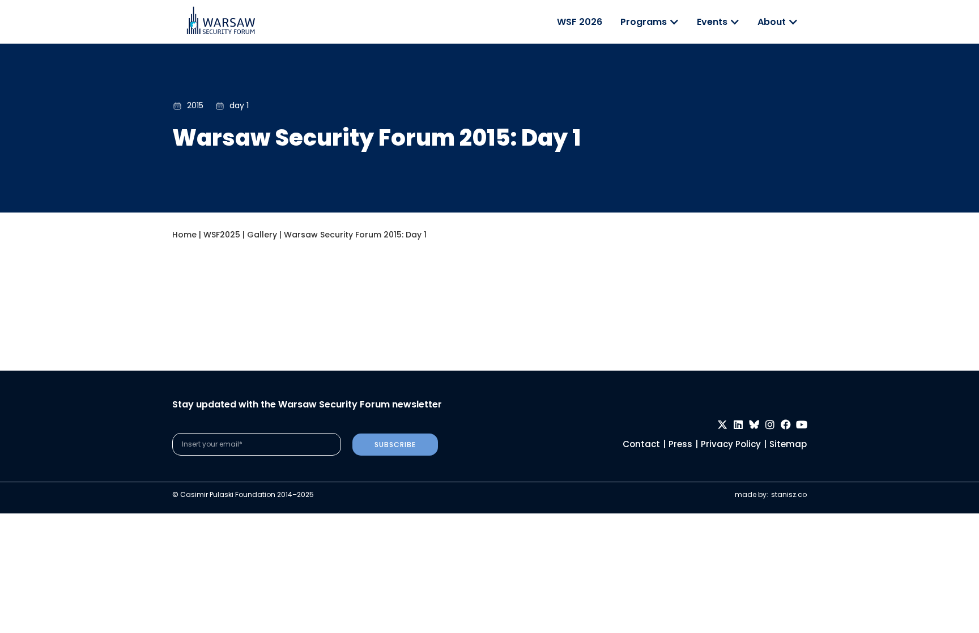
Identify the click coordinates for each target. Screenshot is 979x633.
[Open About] (793, 22)
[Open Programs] (674, 22)
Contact (641, 444)
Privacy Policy (731, 444)
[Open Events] (734, 22)
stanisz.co (789, 494)
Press (680, 444)
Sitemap (788, 444)
